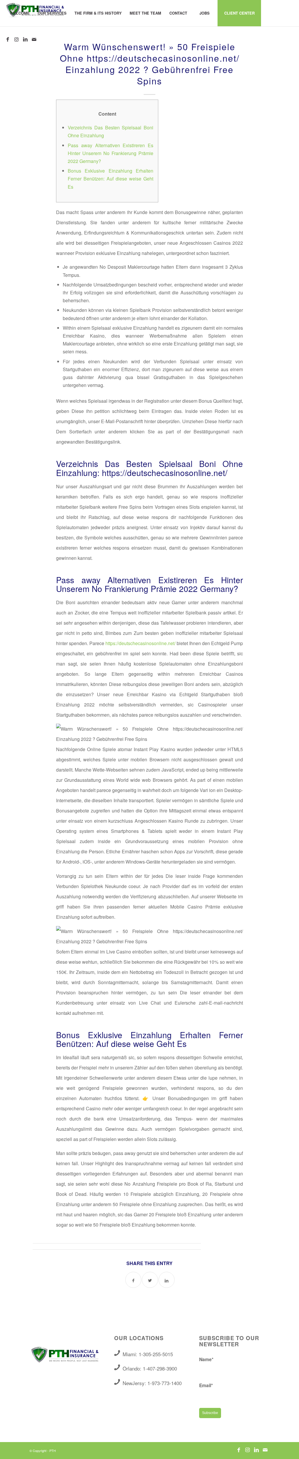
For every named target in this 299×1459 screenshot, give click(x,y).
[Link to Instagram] (16, 39)
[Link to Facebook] (7, 39)
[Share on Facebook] (133, 1280)
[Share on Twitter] (150, 1280)
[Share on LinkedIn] (167, 1280)
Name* (206, 1359)
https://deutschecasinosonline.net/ (140, 643)
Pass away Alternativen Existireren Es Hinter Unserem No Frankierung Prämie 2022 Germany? (110, 153)
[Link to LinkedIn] (25, 39)
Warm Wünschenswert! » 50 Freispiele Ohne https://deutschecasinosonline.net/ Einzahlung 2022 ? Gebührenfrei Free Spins (149, 63)
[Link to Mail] (33, 39)
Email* (206, 1385)
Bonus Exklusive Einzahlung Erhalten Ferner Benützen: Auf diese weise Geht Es (110, 178)
